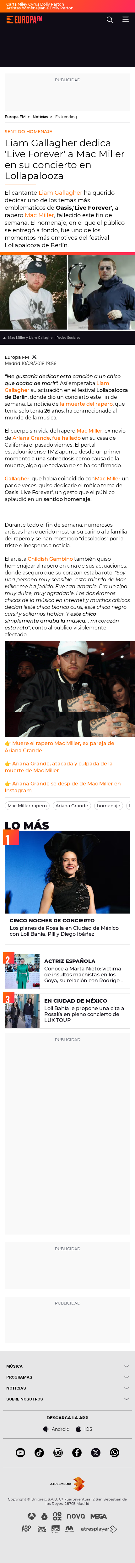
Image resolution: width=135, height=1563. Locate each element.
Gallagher (17, 479)
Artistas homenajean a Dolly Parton (39, 8)
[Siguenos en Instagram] (58, 1456)
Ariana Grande (31, 438)
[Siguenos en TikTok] (39, 1456)
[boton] (98, 1366)
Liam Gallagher (60, 192)
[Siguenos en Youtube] (20, 1456)
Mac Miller (39, 215)
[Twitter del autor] (34, 357)
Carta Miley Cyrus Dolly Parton (35, 4)
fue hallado (66, 438)
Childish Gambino (50, 559)
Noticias (41, 116)
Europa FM (15, 116)
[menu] (125, 18)
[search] (110, 20)
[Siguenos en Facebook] (77, 1456)
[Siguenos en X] (95, 1456)
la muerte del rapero (86, 404)
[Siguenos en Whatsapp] (114, 1456)
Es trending (66, 116)
